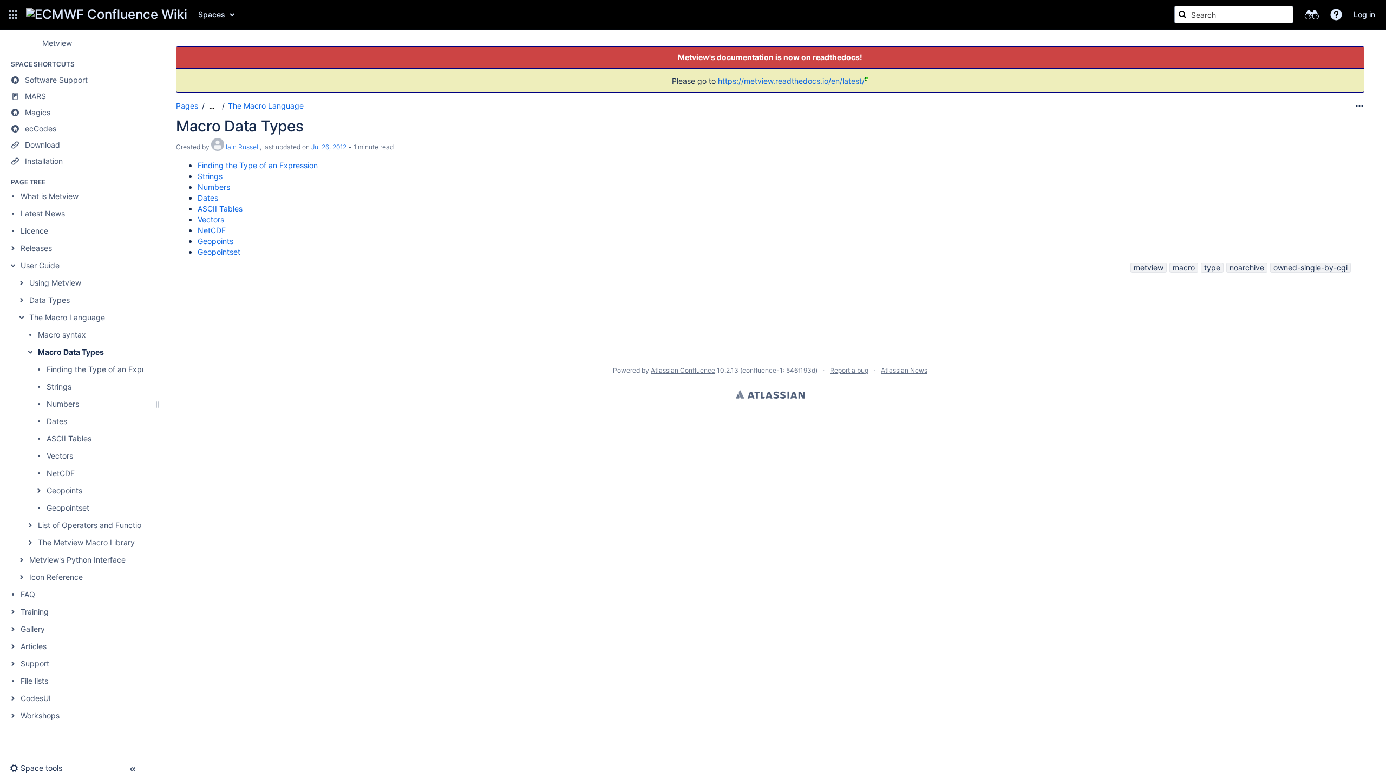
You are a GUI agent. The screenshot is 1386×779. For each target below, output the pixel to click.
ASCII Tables (69, 438)
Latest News (43, 213)
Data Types (49, 300)
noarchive (1247, 267)
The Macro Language (67, 317)
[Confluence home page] (107, 14)
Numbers (63, 403)
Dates (57, 421)
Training (35, 611)
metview (1148, 267)
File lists (34, 680)
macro (1184, 267)
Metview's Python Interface (77, 559)
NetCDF (61, 473)
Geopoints (64, 490)
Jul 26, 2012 (328, 147)
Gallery (33, 628)
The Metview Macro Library (86, 542)
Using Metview (55, 282)
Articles (34, 646)
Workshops (40, 715)
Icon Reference (56, 577)
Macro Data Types (71, 352)
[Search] (1182, 14)
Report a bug (849, 370)
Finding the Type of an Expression (107, 369)
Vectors (60, 455)
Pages (187, 105)
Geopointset (68, 507)
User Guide (40, 265)
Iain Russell (243, 147)
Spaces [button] (211, 14)
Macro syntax (62, 334)
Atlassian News (904, 370)
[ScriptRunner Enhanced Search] (1311, 14)
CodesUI (36, 698)
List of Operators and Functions (93, 525)
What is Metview (50, 196)
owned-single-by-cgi (1310, 267)
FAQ (28, 594)
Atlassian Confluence (683, 370)
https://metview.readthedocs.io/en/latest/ (791, 80)
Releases (36, 248)
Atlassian (770, 394)
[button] (13, 14)
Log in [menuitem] (1364, 14)
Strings (59, 386)
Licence (34, 230)
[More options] (1359, 106)
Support (35, 663)
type (1212, 267)
